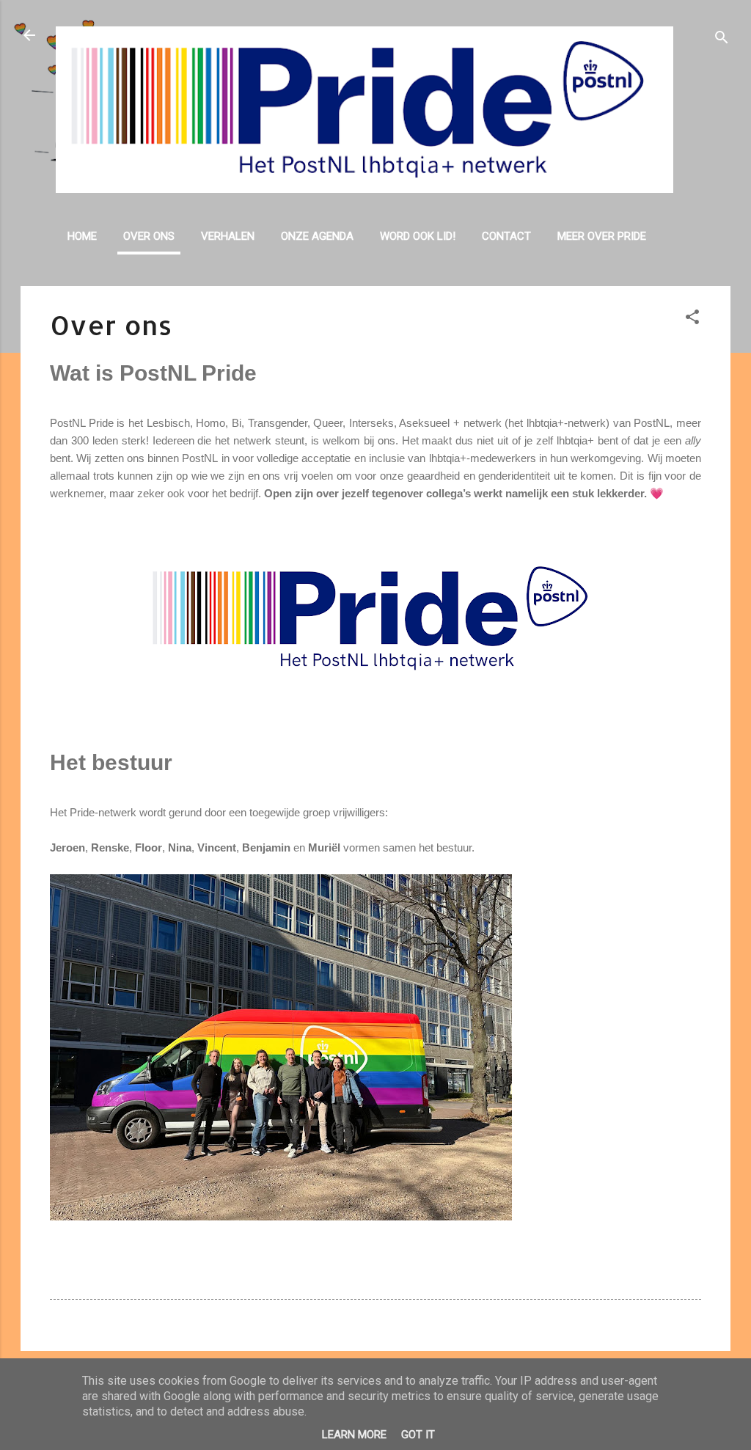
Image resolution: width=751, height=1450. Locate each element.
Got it (418, 1434)
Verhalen (227, 236)
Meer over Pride (601, 236)
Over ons (149, 236)
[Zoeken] (721, 40)
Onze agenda (317, 236)
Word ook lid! (417, 236)
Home (82, 236)
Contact (506, 236)
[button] (692, 319)
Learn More (354, 1434)
